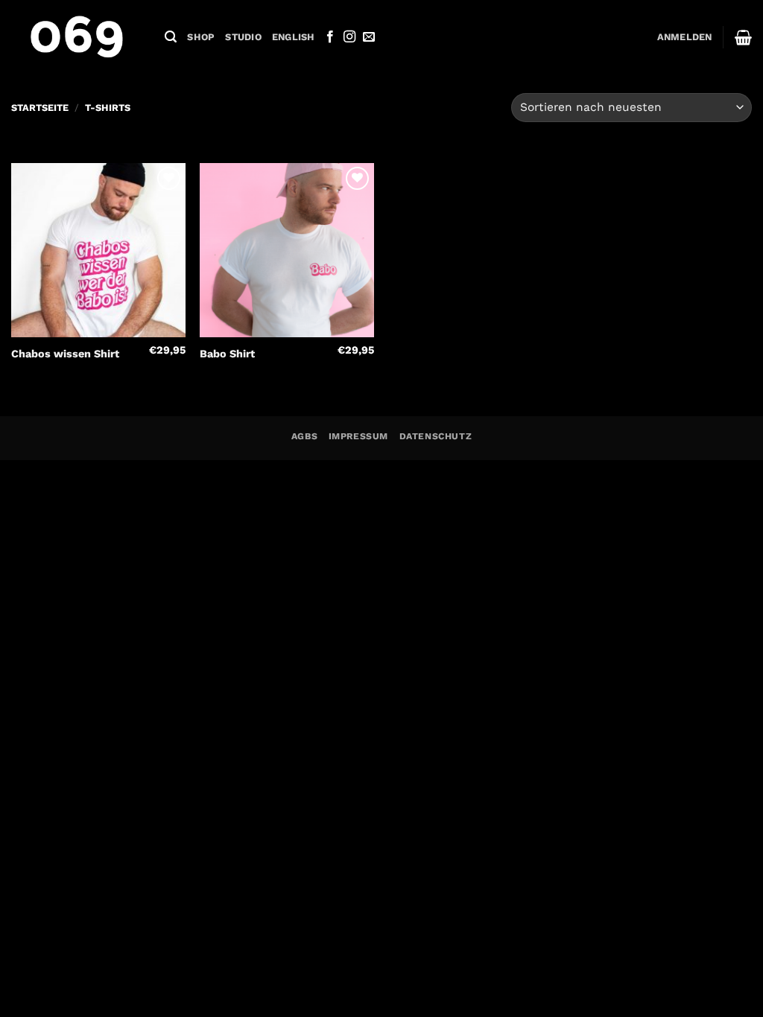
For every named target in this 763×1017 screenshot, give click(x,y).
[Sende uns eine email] (369, 37)
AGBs (304, 436)
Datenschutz (435, 436)
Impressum (359, 436)
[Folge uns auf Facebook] (330, 37)
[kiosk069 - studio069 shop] (76, 37)
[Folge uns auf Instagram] (349, 37)
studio (243, 36)
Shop (201, 36)
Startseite (40, 107)
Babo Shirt (227, 354)
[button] (171, 36)
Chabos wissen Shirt (65, 354)
